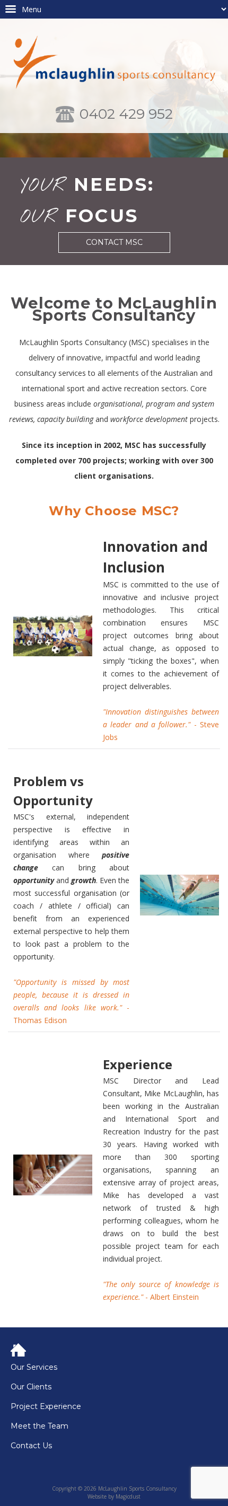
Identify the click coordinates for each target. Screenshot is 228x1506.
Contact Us (31, 1445)
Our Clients (31, 1386)
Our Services (34, 1367)
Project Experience (46, 1406)
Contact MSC (114, 242)
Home (117, 1350)
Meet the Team (39, 1426)
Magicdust (128, 1496)
